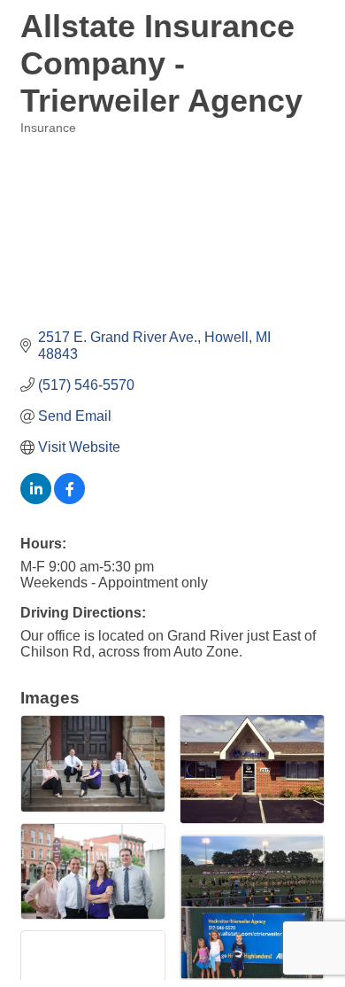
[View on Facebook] (69, 499)
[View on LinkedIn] (35, 499)
